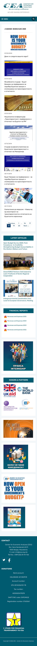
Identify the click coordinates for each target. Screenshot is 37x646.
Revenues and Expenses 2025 (16, 316)
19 (14, 226)
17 (30, 223)
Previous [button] (5, 398)
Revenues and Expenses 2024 (16, 321)
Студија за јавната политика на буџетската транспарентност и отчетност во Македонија (16, 149)
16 (25, 223)
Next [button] (31, 398)
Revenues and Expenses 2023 (16, 325)
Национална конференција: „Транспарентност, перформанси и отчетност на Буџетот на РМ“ (17, 119)
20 (19, 226)
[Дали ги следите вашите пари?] (18, 42)
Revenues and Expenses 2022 (16, 330)
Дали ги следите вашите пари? (16, 56)
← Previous (10, 223)
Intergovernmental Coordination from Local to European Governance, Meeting (18, 299)
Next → (26, 226)
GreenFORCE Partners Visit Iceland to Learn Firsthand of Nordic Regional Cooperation (17, 274)
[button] (4, 19)
